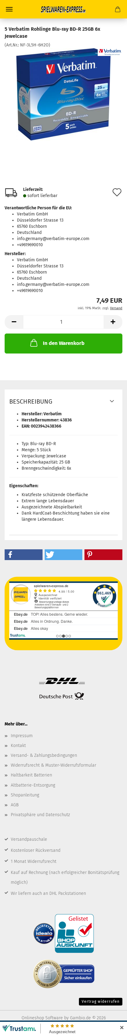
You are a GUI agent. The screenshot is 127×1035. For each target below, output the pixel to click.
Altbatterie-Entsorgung (33, 785)
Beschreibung (30, 401)
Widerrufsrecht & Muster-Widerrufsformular (53, 765)
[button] (14, 322)
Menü (9, 9)
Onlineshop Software (42, 1018)
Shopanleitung (25, 795)
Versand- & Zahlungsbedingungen (44, 755)
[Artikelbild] (63, 94)
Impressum (22, 735)
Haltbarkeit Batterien (31, 775)
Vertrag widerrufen (101, 1001)
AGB (14, 805)
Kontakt (18, 745)
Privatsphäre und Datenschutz (40, 814)
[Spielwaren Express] (63, 9)
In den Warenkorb (63, 343)
